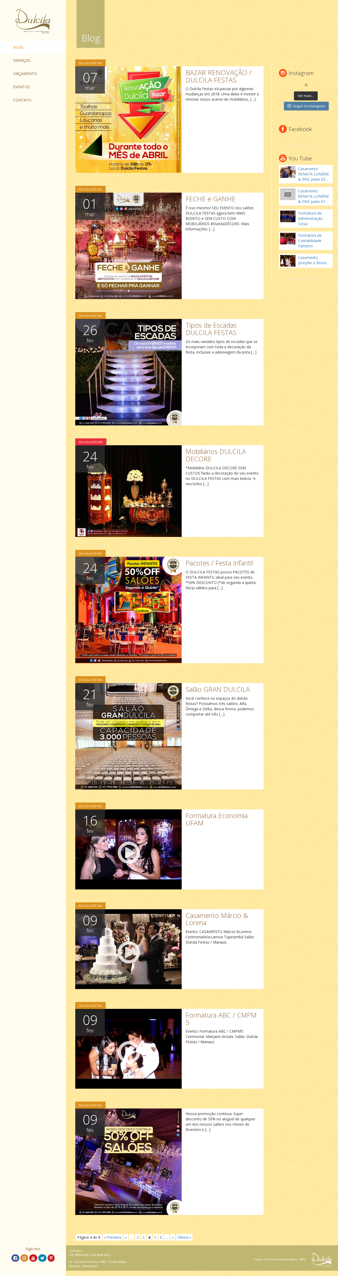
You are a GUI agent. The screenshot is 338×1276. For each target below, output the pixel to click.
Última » (184, 1237)
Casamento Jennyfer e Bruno (312, 260)
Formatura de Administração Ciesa (310, 218)
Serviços (21, 60)
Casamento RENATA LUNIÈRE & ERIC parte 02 (313, 174)
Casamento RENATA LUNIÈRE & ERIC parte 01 (313, 196)
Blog (18, 47)
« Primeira (112, 1237)
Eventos (21, 86)
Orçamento (25, 73)
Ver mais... (306, 95)
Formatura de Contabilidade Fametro (310, 240)
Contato (22, 100)
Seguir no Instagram (309, 106)
